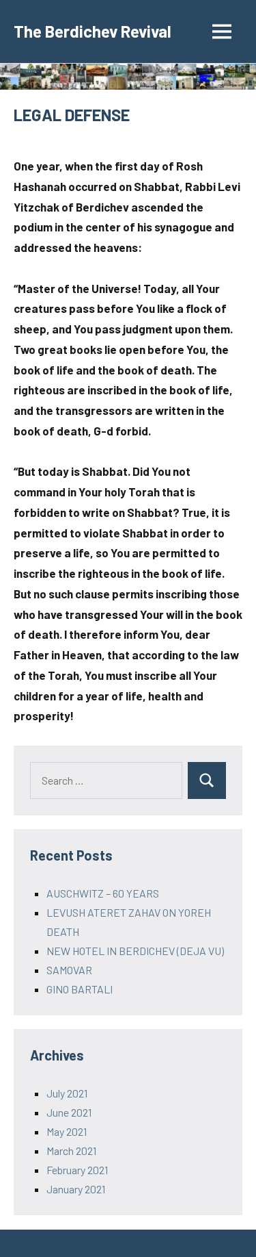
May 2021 (66, 1131)
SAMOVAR (69, 969)
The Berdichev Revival (92, 31)
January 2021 (75, 1188)
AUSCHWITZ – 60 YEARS (102, 893)
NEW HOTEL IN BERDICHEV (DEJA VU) (135, 950)
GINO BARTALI (79, 988)
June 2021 (68, 1112)
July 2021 (66, 1093)
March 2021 (71, 1150)
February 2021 (77, 1169)
